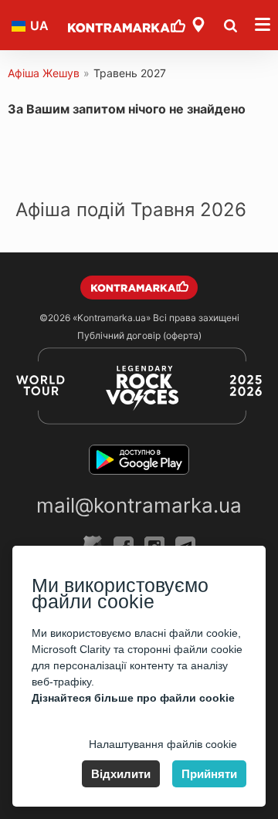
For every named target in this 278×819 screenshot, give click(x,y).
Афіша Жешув (44, 73)
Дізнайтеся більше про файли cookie (133, 698)
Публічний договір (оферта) (139, 335)
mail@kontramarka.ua (139, 505)
